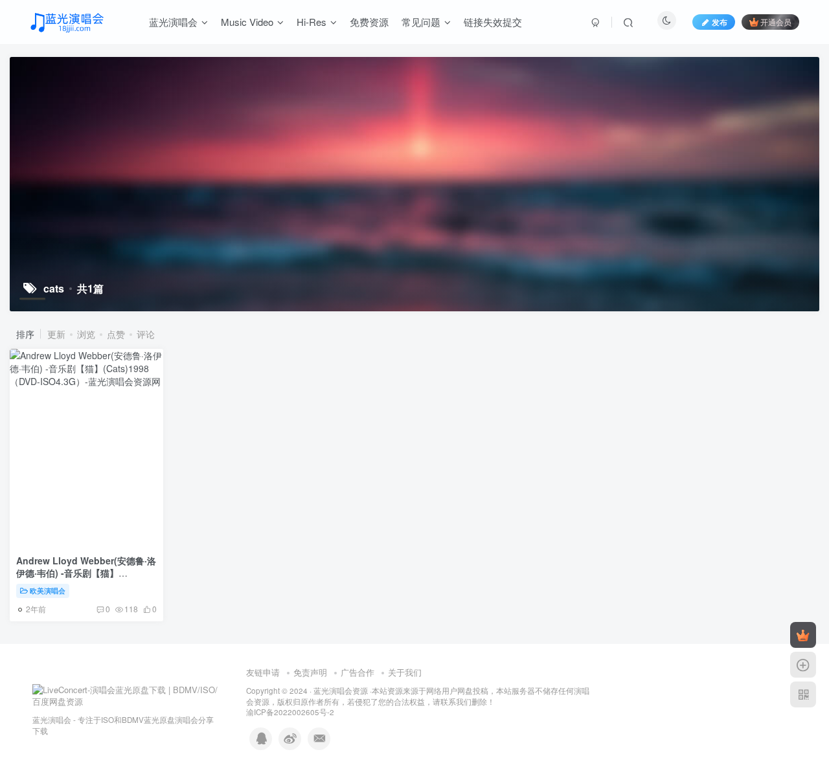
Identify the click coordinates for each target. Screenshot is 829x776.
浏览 (86, 333)
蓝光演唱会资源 (340, 690)
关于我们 (405, 672)
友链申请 (263, 672)
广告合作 (357, 672)
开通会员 (775, 21)
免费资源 (369, 21)
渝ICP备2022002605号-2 (290, 712)
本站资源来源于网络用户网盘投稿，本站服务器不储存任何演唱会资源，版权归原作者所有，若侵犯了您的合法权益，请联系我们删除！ (417, 696)
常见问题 (421, 21)
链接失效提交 (493, 21)
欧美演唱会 (47, 590)
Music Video (247, 21)
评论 (146, 333)
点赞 (116, 333)
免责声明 (310, 672)
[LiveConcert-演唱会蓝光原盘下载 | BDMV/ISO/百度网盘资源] (126, 695)
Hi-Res (311, 21)
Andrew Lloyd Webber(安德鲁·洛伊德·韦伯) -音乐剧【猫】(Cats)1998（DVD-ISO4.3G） (86, 573)
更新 (56, 333)
